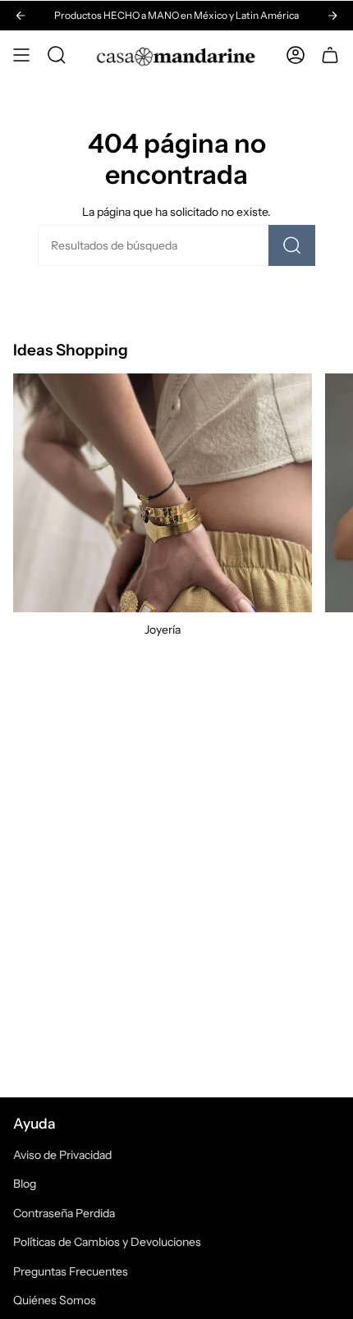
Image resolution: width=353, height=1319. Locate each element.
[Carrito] (330, 55)
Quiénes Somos (54, 1300)
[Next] (332, 15)
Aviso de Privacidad (62, 1154)
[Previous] (20, 15)
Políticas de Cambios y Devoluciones (107, 1241)
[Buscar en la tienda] (292, 245)
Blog (24, 1183)
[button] (56, 55)
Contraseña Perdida (64, 1213)
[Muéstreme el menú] (21, 55)
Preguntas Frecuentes (70, 1271)
